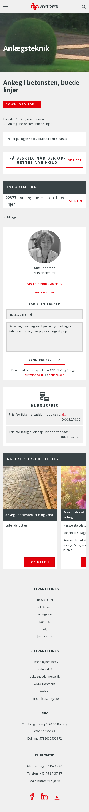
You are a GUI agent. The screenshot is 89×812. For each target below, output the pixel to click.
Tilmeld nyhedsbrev (44, 662)
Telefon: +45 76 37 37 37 (44, 773)
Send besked (40, 360)
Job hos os (44, 636)
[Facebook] (32, 796)
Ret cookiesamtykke (44, 699)
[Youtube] (57, 796)
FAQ (44, 629)
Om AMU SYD (44, 600)
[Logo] (44, 6)
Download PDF (20, 104)
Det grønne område (33, 119)
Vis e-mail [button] (42, 292)
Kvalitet (44, 691)
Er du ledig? (44, 669)
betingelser (56, 375)
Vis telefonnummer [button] (42, 284)
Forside (8, 119)
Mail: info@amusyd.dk (44, 781)
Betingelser (44, 614)
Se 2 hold (37, 562)
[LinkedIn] (44, 796)
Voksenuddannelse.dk (45, 676)
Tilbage (11, 217)
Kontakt (44, 622)
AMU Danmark (44, 684)
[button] (17, 6)
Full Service (44, 607)
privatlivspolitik (34, 375)
